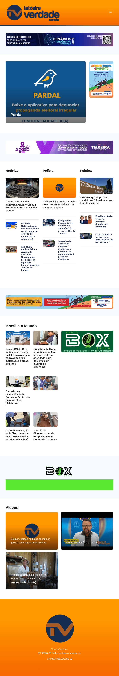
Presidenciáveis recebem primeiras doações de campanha (103, 221)
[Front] (33, 12)
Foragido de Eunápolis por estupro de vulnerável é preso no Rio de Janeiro (66, 227)
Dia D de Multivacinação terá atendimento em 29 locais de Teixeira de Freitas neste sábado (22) (30, 231)
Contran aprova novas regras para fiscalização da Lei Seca (104, 238)
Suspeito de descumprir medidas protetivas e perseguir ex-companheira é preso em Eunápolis (66, 250)
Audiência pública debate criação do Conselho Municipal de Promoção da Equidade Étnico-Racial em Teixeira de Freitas (30, 258)
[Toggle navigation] (110, 12)
